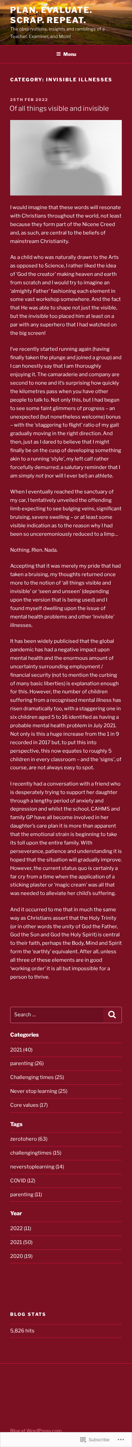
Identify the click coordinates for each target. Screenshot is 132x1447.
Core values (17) (29, 1105)
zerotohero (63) (28, 1139)
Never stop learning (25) (38, 1091)
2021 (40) (21, 1050)
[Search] (112, 1015)
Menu (69, 54)
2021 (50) (21, 1242)
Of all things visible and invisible (59, 108)
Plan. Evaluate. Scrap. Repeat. (51, 15)
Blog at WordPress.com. (36, 1430)
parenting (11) (26, 1194)
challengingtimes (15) (35, 1153)
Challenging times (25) (37, 1077)
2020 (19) (21, 1256)
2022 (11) (20, 1228)
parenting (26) (27, 1063)
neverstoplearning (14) (37, 1167)
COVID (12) (22, 1181)
